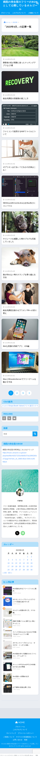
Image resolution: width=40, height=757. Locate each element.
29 (28, 570)
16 (31, 563)
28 (24, 570)
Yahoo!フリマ (24, 406)
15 (28, 563)
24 (8, 570)
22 (28, 566)
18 (12, 566)
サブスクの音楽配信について (26, 737)
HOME (21, 722)
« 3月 (5, 573)
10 (8, 563)
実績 (25, 740)
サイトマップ (11, 733)
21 (24, 566)
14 (24, 563)
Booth (16, 406)
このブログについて (19, 13)
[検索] (35, 433)
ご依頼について (33, 13)
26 (16, 570)
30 (31, 570)
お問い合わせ (17, 740)
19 (16, 566)
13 (20, 563)
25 (12, 570)
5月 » (10, 573)
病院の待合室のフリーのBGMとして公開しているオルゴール (20, 5)
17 (8, 566)
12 (16, 563)
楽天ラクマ (34, 406)
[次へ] (29, 393)
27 (20, 570)
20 (20, 566)
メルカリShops (7, 406)
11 (12, 563)
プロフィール (5, 13)
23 (31, 566)
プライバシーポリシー (26, 733)
